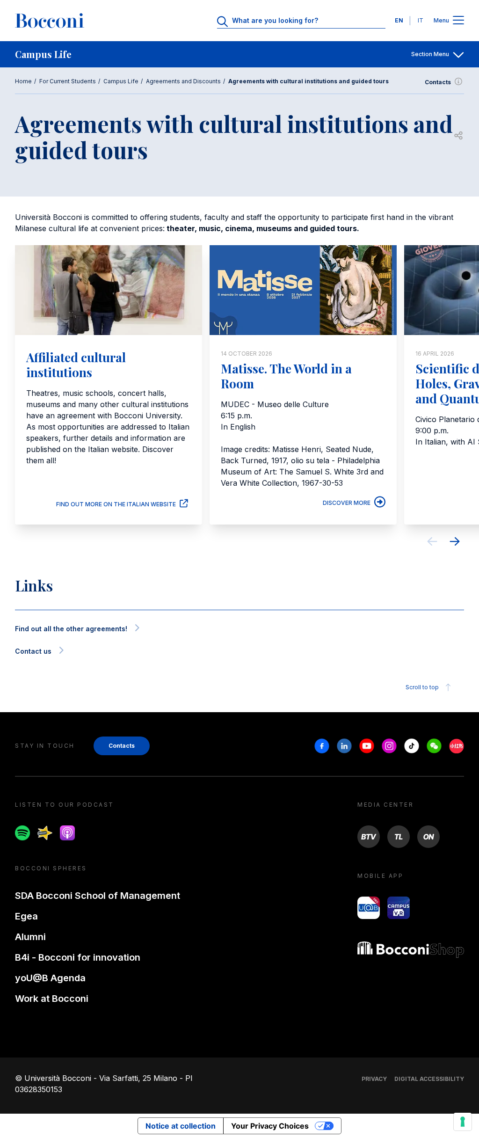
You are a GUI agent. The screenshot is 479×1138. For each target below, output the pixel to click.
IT (420, 20)
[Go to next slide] (454, 543)
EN (399, 20)
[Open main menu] (458, 21)
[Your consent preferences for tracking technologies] (463, 1122)
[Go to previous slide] (432, 543)
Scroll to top (422, 687)
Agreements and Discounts (183, 81)
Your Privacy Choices (270, 1126)
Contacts (438, 82)
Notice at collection (180, 1126)
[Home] (49, 20)
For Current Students (67, 81)
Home (23, 81)
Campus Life (120, 81)
